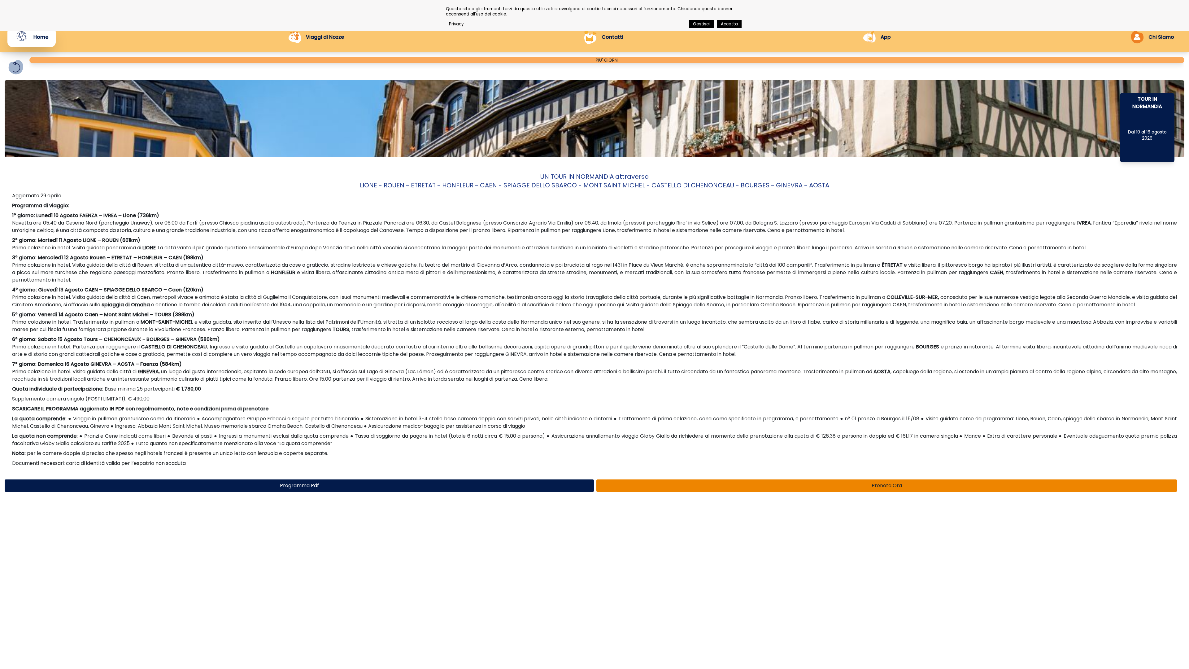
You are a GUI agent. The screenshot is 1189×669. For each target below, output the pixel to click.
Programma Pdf (299, 485)
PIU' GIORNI (607, 60)
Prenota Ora (887, 485)
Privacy (456, 24)
